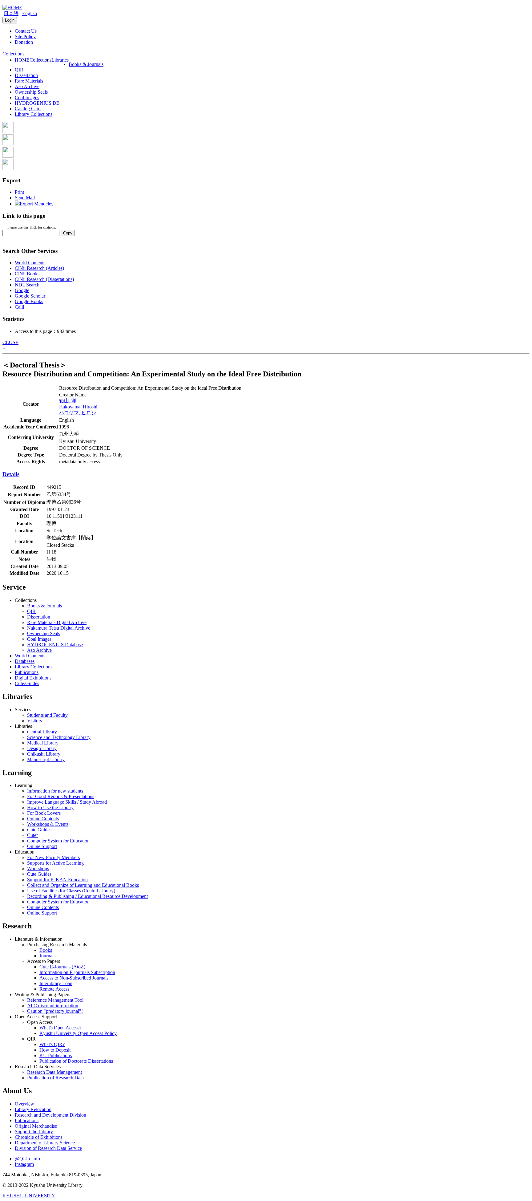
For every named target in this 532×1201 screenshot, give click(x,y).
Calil (19, 307)
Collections (40, 60)
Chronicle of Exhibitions (38, 1137)
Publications (26, 672)
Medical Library (42, 742)
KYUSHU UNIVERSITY (28, 1195)
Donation (24, 42)
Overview (24, 1103)
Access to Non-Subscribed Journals (73, 977)
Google (22, 290)
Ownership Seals (31, 92)
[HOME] (12, 7)
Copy (67, 233)
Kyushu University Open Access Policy (78, 1033)
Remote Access (54, 989)
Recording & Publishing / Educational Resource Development (87, 896)
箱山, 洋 (67, 400)
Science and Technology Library (59, 737)
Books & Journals (86, 64)
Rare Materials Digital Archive (57, 622)
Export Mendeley (37, 203)
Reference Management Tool (55, 1000)
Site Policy (25, 36)
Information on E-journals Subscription (77, 972)
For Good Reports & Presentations (60, 796)
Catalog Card (28, 108)
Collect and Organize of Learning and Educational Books (83, 885)
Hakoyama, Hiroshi (78, 406)
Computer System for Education (58, 840)
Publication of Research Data (55, 1077)
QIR (19, 69)
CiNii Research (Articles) (39, 268)
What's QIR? (52, 1044)
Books (45, 950)
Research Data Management (54, 1072)
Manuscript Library (46, 759)
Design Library (42, 748)
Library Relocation (33, 1109)
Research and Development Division (50, 1115)
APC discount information (52, 1005)
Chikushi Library (43, 754)
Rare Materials (29, 80)
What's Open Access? (60, 1027)
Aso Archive (27, 86)
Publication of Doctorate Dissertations (76, 1061)
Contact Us (26, 31)
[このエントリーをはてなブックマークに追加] (8, 156)
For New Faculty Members (53, 857)
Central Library (42, 731)
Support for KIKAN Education (57, 879)
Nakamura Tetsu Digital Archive (58, 628)
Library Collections (33, 114)
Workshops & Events (47, 824)
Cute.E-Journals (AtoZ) (62, 966)
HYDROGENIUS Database (55, 644)
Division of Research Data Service (48, 1148)
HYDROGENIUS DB (37, 103)
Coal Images (27, 97)
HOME (22, 60)
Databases (24, 661)
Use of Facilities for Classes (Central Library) (71, 890)
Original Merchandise (36, 1126)
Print (19, 192)
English (29, 13)
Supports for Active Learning (55, 863)
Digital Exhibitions (33, 677)
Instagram (24, 1164)
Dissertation (26, 75)
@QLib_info (27, 1158)
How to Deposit (55, 1050)
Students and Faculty (47, 715)
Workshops (38, 868)
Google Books (29, 301)
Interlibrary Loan (55, 983)
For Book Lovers (44, 813)
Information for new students (55, 790)
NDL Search (27, 284)
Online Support (42, 846)
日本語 (11, 13)
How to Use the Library (50, 807)
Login (9, 20)
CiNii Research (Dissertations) (44, 279)
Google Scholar (30, 295)
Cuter (32, 835)
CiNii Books (27, 273)
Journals (47, 955)
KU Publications (55, 1055)
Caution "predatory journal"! (55, 1011)
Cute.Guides (27, 683)
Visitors (34, 720)
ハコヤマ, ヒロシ (77, 412)
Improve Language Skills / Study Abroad (67, 802)
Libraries (60, 60)
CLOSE (10, 342)
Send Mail (25, 197)
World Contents (30, 262)
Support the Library (34, 1131)
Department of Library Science (45, 1142)
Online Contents (43, 818)
